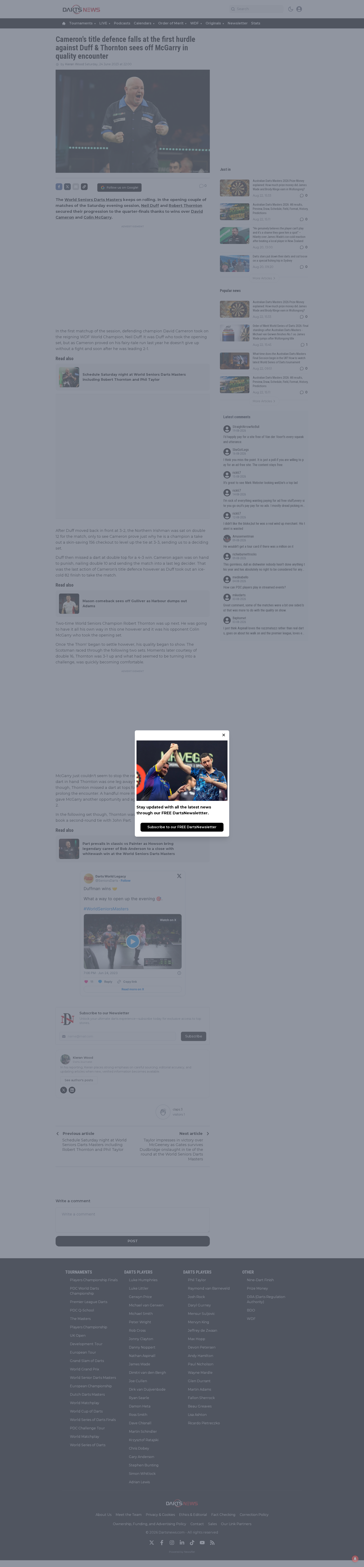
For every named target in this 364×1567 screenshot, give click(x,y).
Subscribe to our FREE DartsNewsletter (182, 827)
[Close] (224, 735)
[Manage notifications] (355, 1558)
